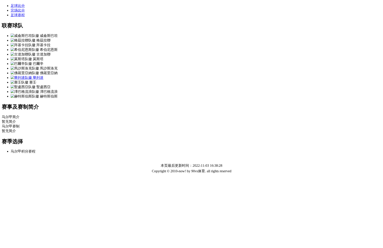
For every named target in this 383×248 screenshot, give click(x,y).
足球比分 (18, 6)
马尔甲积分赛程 (23, 151)
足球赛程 (18, 15)
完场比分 (18, 10)
